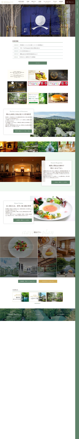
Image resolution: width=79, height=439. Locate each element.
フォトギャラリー (47, 2)
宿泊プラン (34, 2)
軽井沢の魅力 (21, 2)
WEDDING (77, 11)
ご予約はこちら (71, 2)
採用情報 (61, 2)
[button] (39, 303)
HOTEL (77, 4)
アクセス (55, 2)
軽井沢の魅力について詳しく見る (22, 131)
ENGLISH (77, 21)
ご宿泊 (27, 2)
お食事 (39, 2)
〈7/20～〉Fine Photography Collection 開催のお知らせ (27, 48)
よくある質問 (60, 314)
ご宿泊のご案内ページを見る (60, 182)
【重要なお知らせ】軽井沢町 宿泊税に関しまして (25, 54)
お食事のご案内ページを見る (22, 220)
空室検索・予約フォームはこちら (27, 281)
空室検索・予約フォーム (14, 314)
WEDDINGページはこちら (48, 281)
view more (38, 63)
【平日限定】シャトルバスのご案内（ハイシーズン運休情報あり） (29, 45)
